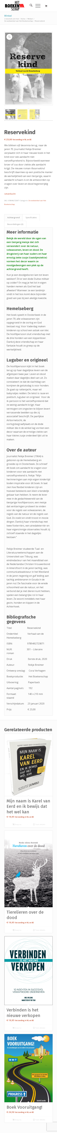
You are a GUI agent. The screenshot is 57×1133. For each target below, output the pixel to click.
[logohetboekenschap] (23, 6)
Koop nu (17, 824)
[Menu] (36, 6)
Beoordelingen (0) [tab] (15, 224)
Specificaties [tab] (31, 217)
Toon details (40, 824)
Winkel (8, 15)
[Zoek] (29, 6)
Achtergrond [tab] (13, 217)
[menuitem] (29, 6)
